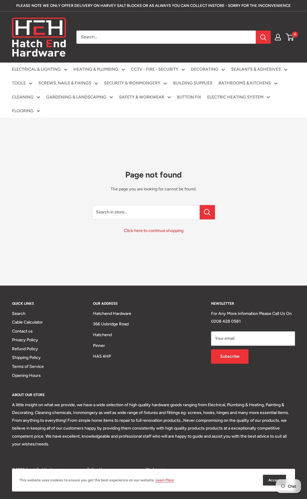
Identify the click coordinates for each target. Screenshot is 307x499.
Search (18, 313)
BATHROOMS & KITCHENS (245, 83)
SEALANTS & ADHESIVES (256, 69)
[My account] (278, 37)
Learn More (165, 480)
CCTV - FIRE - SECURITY (154, 69)
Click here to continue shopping (153, 230)
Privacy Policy (25, 339)
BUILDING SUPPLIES (193, 83)
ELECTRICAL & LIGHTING (36, 69)
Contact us (22, 331)
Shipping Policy (26, 357)
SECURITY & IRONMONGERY (132, 83)
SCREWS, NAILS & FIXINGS (64, 83)
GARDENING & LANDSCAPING (76, 97)
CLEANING (23, 97)
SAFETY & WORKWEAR (141, 97)
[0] (290, 37)
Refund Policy (25, 348)
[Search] (263, 37)
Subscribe (230, 356)
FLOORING (23, 110)
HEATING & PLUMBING (95, 69)
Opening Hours (26, 375)
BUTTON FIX (189, 97)
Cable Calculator (27, 322)
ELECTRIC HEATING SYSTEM (235, 97)
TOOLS (19, 83)
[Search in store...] (207, 212)
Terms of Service (28, 366)
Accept (274, 480)
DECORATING (205, 69)
